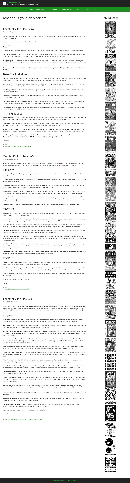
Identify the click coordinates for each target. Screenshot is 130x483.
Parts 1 (44, 163)
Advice (6, 417)
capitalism (7, 419)
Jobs (6, 144)
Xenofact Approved (67, 9)
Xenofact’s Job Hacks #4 (18, 29)
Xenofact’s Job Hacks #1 (18, 298)
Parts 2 (51, 163)
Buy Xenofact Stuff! (41, 9)
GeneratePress (74, 480)
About (78, 9)
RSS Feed (87, 9)
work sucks (40, 419)
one (85, 36)
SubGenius (54, 9)
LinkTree (95, 9)
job (9, 146)
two (4, 38)
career (6, 146)
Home (31, 9)
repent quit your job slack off (23, 146)
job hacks (13, 146)
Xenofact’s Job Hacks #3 (18, 156)
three (10, 38)
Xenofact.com (13, 3)
